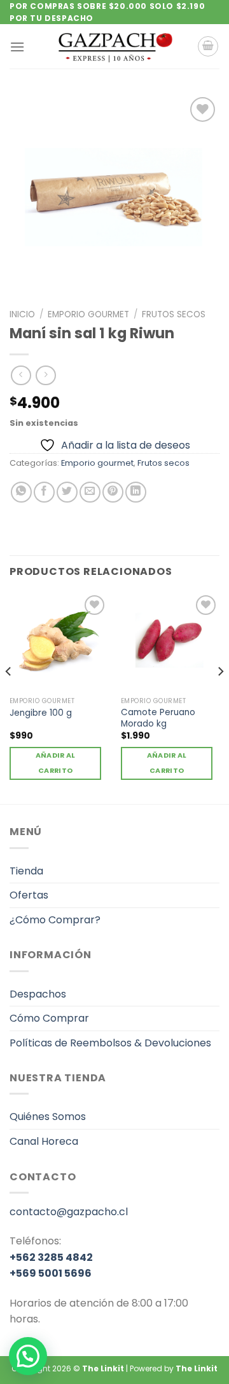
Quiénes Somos (48, 1116)
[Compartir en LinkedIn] (135, 492)
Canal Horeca (44, 1141)
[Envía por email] (90, 492)
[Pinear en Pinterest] (112, 492)
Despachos (38, 994)
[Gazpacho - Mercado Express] (114, 46)
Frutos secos (173, 314)
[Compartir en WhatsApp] (21, 492)
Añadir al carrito (56, 763)
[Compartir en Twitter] (67, 492)
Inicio (22, 314)
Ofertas (29, 895)
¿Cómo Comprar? (55, 920)
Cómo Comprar (49, 1018)
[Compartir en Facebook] (44, 492)
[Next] (220, 697)
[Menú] (17, 46)
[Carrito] (208, 46)
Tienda (26, 871)
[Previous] (9, 697)
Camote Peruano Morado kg (158, 718)
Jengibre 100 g (41, 713)
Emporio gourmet (88, 314)
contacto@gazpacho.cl (69, 1211)
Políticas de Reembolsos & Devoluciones (110, 1043)
